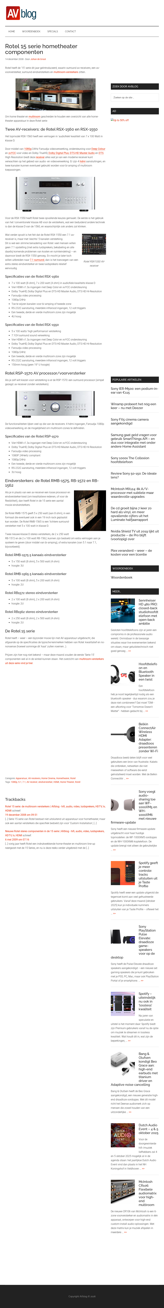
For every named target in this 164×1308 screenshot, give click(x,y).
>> (129, 650)
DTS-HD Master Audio (82, 153)
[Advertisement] (55, 700)
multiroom (34, 116)
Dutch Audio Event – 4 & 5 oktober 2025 (148, 1129)
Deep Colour (98, 148)
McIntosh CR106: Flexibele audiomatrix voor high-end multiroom (147, 1193)
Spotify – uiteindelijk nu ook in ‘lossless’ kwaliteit (147, 1001)
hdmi (83, 161)
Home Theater (67, 782)
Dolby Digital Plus (59, 153)
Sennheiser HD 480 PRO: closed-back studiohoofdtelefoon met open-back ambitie (148, 611)
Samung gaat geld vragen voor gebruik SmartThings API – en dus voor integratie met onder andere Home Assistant (134, 440)
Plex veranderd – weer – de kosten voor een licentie (131, 552)
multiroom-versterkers (66, 72)
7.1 (24, 782)
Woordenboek (121, 577)
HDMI (56, 782)
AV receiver (32, 782)
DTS (101, 153)
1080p (27, 148)
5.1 (19, 782)
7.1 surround (37, 259)
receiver (40, 157)
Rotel (72, 778)
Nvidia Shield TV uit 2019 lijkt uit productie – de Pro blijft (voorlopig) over (135, 535)
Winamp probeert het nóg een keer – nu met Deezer (133, 406)
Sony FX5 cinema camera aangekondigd (130, 421)
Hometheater (62, 778)
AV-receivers (34, 778)
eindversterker (45, 782)
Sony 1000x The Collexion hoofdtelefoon (130, 460)
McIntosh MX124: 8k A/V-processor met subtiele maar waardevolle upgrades (132, 493)
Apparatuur (21, 778)
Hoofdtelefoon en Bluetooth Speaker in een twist (148, 671)
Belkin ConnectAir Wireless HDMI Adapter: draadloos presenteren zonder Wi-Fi (148, 737)
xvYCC (12, 153)
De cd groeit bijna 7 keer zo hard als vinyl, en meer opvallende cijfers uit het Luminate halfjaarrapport (131, 514)
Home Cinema (48, 778)
